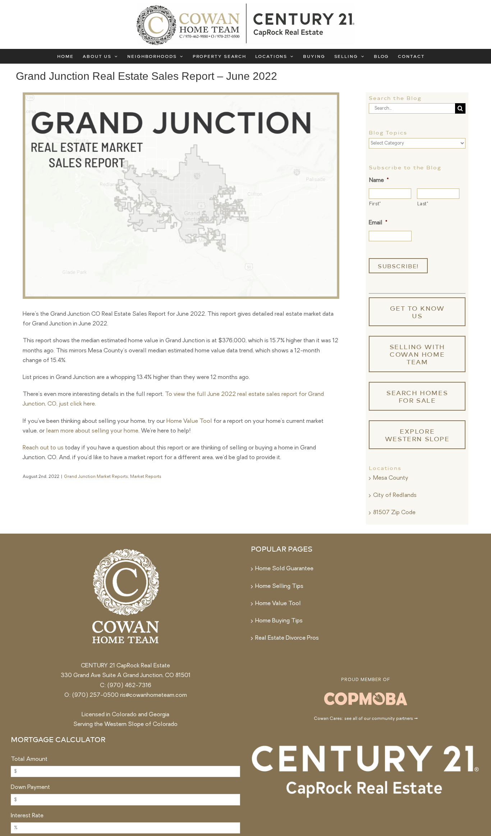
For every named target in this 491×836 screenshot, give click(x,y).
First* (375, 204)
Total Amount (29, 759)
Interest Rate (27, 816)
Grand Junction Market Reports (96, 477)
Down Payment (30, 787)
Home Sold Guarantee (284, 569)
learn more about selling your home (92, 431)
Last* (422, 204)
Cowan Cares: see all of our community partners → (366, 719)
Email (378, 223)
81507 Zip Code (394, 513)
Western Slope (124, 724)
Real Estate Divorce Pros (287, 638)
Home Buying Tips (279, 621)
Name (379, 180)
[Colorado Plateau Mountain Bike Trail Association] (365, 693)
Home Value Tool (189, 421)
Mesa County (390, 478)
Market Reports (145, 477)
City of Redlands (395, 495)
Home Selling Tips (279, 586)
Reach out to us (43, 448)
